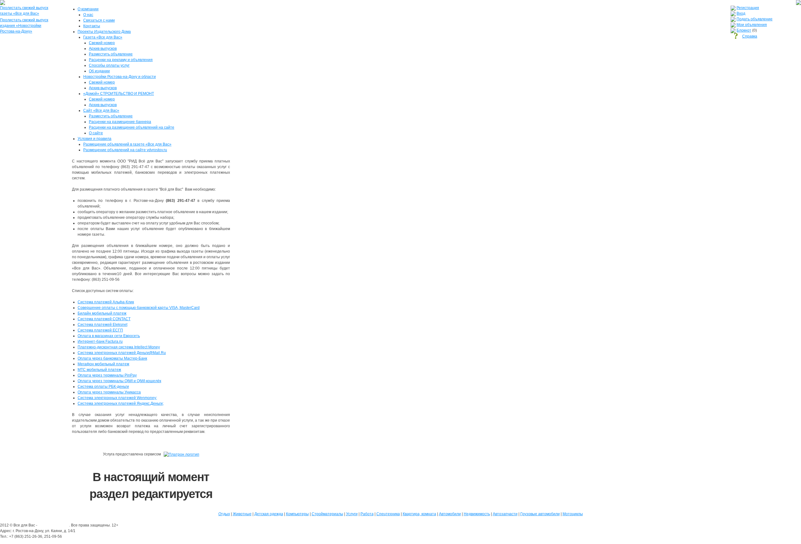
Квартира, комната (419, 514)
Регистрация (748, 8)
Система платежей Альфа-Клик (106, 302)
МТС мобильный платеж (99, 369)
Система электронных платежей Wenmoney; (117, 398)
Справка (749, 36)
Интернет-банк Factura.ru (100, 341)
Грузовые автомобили (540, 514)
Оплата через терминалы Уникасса (109, 392)
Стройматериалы (327, 514)
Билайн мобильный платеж (102, 313)
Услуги (352, 514)
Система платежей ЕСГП (100, 330)
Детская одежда (268, 514)
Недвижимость (477, 514)
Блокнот (744, 30)
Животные (242, 514)
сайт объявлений (53, 525)
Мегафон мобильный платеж (103, 364)
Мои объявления (752, 25)
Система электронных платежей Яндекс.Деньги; (121, 403)
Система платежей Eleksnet (102, 324)
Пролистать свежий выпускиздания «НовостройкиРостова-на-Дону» (24, 25)
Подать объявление (755, 19)
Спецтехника (388, 514)
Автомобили (450, 514)
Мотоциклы (573, 514)
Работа (367, 514)
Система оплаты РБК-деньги (103, 386)
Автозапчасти (505, 514)
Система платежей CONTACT (104, 319)
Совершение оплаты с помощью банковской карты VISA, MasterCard (139, 307)
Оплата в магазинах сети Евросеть (109, 336)
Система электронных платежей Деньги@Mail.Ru (122, 353)
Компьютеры (297, 514)
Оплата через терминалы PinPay (107, 375)
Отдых (224, 514)
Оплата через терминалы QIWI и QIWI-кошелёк (119, 381)
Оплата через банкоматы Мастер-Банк (112, 358)
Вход (741, 13)
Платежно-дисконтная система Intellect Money (119, 347)
